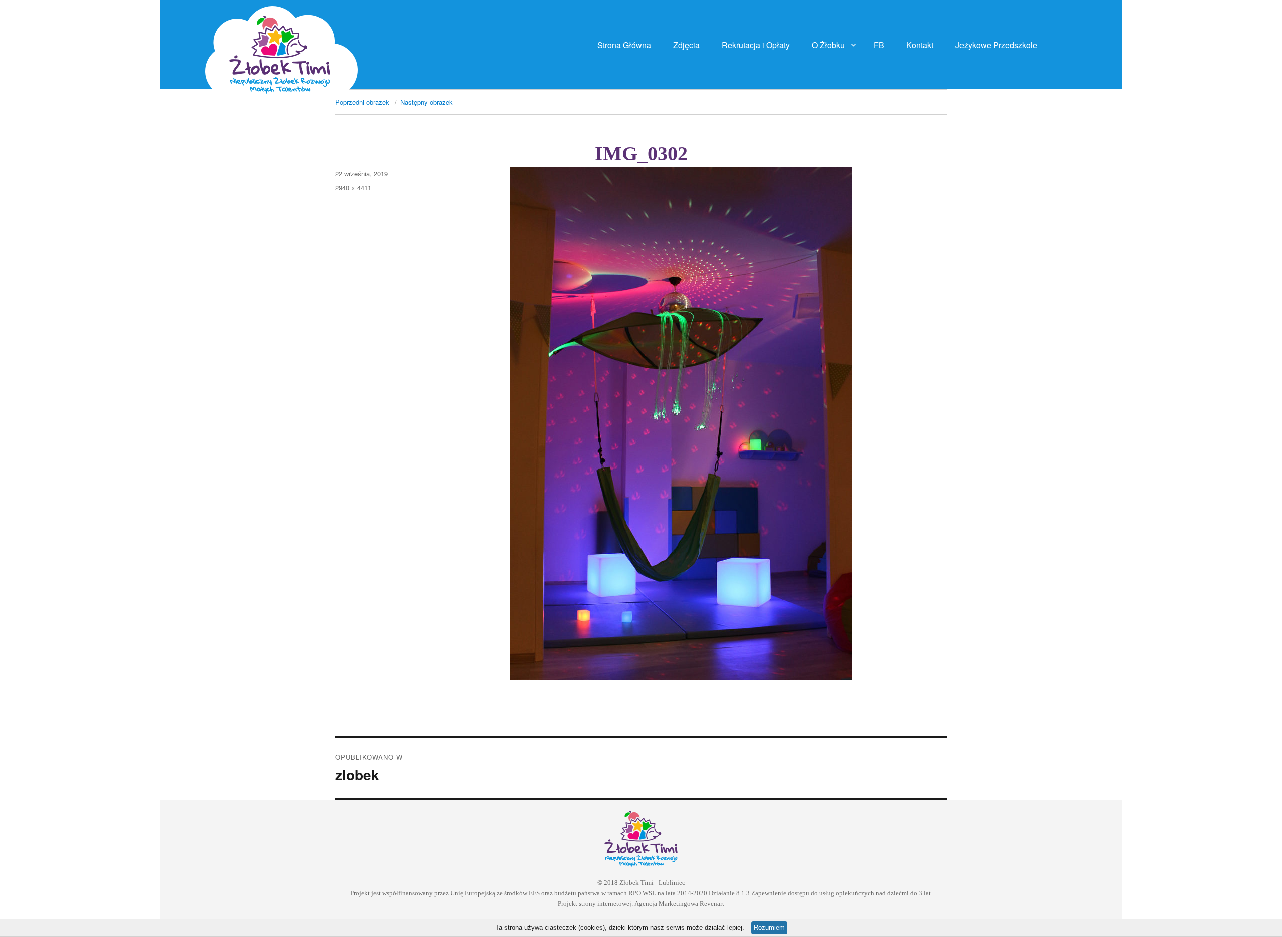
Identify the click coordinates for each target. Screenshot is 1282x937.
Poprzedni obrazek (362, 102)
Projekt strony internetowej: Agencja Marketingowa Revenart (641, 903)
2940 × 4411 (353, 187)
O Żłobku (828, 45)
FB (879, 45)
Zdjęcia (686, 45)
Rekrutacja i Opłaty (756, 45)
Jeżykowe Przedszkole (996, 45)
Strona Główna (624, 45)
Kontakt (919, 45)
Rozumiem (769, 927)
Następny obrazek (426, 102)
